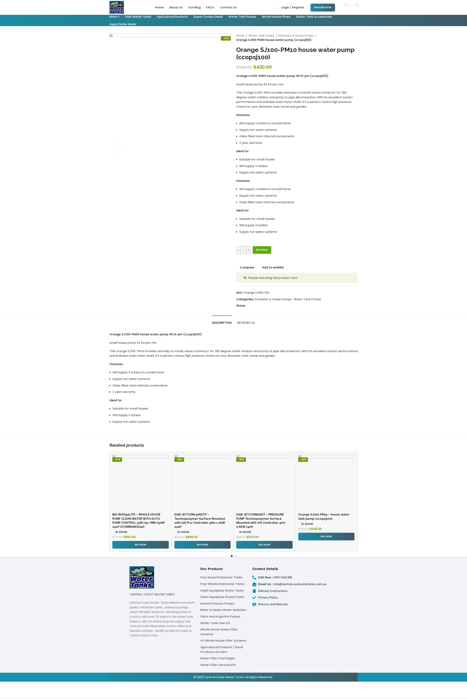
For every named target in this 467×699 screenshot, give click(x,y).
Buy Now (262, 250)
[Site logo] (116, 7)
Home (240, 35)
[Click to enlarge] (116, 147)
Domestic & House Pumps (296, 35)
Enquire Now (322, 7)
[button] (140, 545)
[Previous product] (348, 38)
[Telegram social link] (265, 305)
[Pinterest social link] (257, 305)
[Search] (270, 7)
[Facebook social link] (249, 305)
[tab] (222, 321)
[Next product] (356, 38)
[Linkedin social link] (261, 305)
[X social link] (253, 305)
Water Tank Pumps (261, 35)
